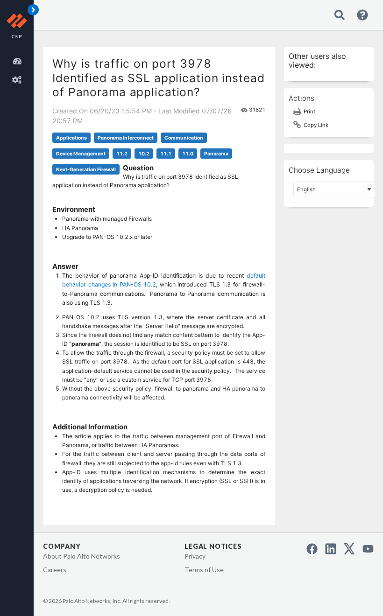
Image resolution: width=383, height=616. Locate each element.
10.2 (143, 154)
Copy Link (316, 125)
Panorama (216, 154)
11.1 (165, 154)
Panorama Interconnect (126, 138)
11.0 (187, 154)
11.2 (122, 154)
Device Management (81, 154)
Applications (71, 138)
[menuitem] (18, 59)
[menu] (18, 69)
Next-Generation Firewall (86, 170)
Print (309, 111)
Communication (183, 138)
